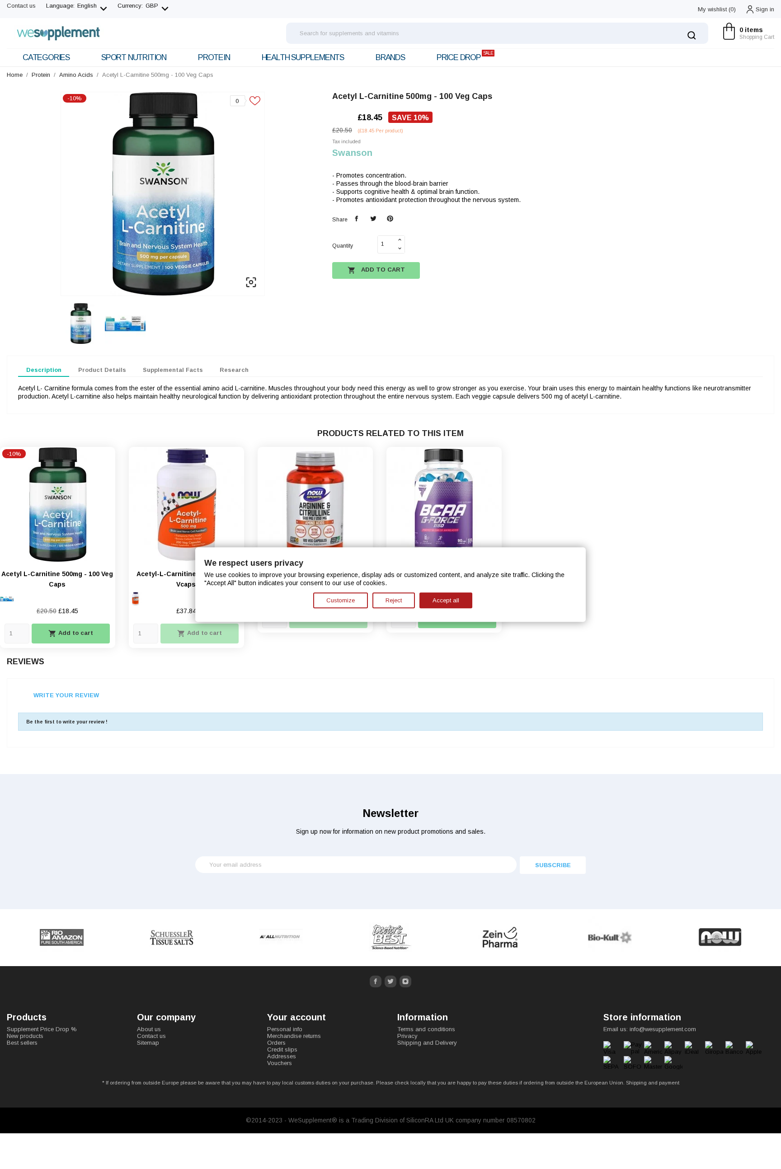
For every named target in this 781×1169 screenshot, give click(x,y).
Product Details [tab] (102, 369)
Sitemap (148, 1042)
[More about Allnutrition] (281, 937)
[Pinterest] (390, 219)
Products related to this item (390, 433)
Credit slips (282, 1049)
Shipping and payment (652, 1082)
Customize (340, 600)
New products (25, 1036)
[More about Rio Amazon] (62, 937)
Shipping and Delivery (427, 1042)
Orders (276, 1042)
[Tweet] (373, 219)
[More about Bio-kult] (610, 937)
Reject (394, 600)
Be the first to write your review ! (67, 721)
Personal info (284, 1029)
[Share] (357, 219)
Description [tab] (43, 369)
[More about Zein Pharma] (500, 937)
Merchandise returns (294, 1036)
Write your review (66, 695)
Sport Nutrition (133, 57)
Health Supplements (303, 57)
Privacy (407, 1036)
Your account (296, 1017)
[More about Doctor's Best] (391, 937)
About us (149, 1029)
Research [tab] (234, 369)
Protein (214, 57)
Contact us (21, 5)
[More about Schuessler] (171, 937)
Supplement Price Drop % (42, 1029)
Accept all (446, 600)
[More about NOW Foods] (720, 937)
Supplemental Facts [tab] (173, 369)
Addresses (281, 1056)
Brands (390, 57)
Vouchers (279, 1063)
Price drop (465, 56)
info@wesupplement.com (663, 1029)
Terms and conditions (426, 1029)
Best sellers (22, 1042)
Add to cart (376, 270)
